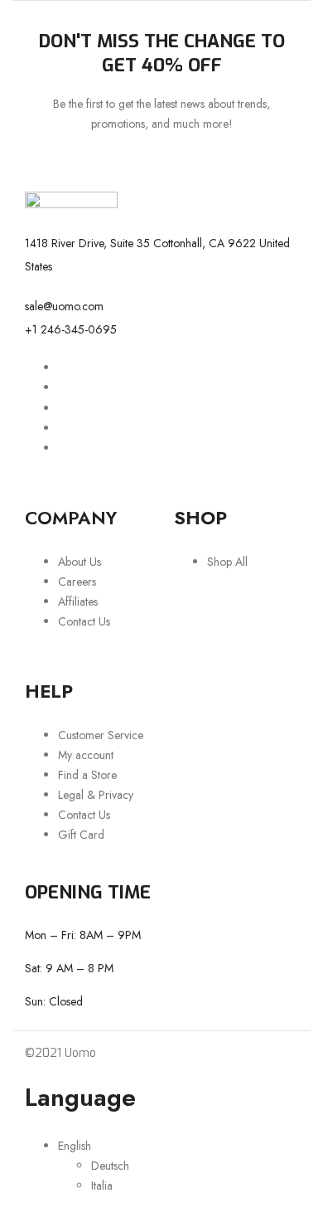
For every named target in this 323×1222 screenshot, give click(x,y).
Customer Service (100, 735)
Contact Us (84, 621)
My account (85, 755)
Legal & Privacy (95, 794)
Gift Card (81, 834)
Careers (77, 581)
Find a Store (87, 775)
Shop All (227, 561)
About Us (79, 561)
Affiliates (78, 601)
